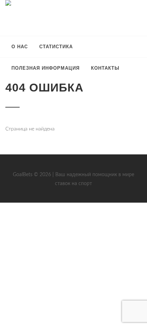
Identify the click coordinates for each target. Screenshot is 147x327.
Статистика (56, 46)
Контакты (105, 68)
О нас (19, 46)
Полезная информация (45, 68)
